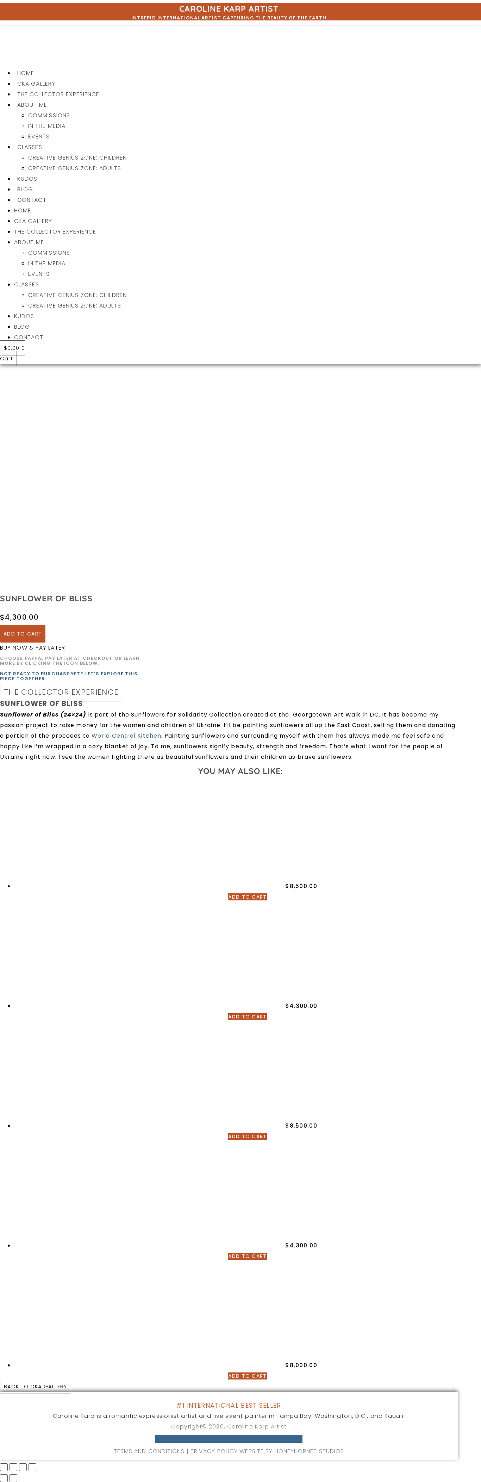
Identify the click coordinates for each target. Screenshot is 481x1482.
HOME (25, 73)
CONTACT (31, 200)
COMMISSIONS (49, 115)
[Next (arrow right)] (13, 1478)
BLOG (25, 189)
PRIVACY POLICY (215, 1451)
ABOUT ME (32, 105)
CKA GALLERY (36, 84)
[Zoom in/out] (4, 1467)
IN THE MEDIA (46, 126)
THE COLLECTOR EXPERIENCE (58, 94)
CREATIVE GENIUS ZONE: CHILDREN (77, 158)
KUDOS (27, 179)
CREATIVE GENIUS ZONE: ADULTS (74, 168)
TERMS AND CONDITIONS (149, 1451)
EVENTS (39, 136)
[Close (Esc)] (32, 1467)
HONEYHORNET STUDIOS (309, 1451)
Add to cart (23, 633)
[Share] (23, 1467)
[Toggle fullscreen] (13, 1467)
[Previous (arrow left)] (4, 1478)
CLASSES (29, 147)
